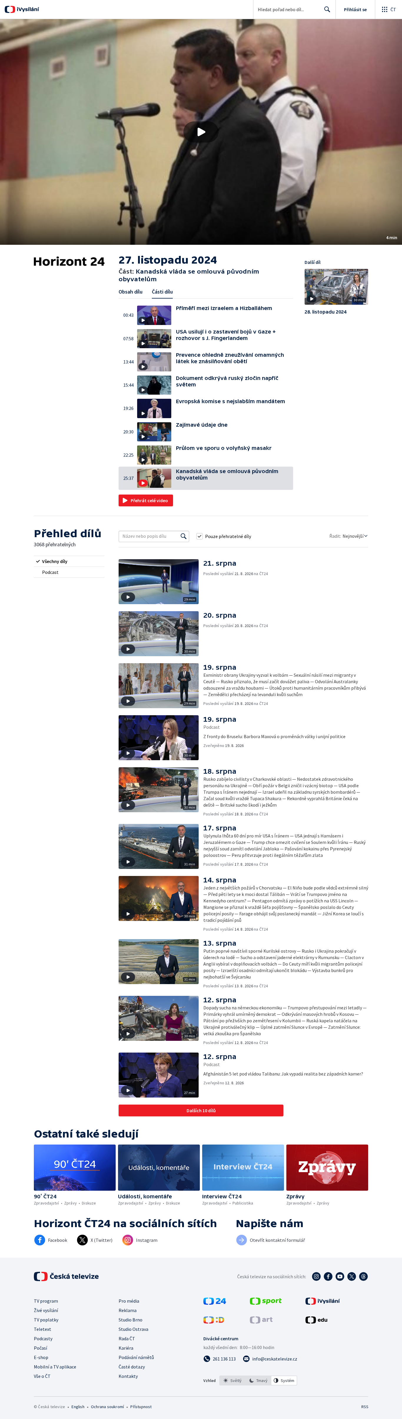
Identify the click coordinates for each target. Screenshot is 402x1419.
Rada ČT (127, 1338)
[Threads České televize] (363, 1276)
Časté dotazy (132, 1367)
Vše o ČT (42, 1376)
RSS (364, 1406)
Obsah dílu (130, 291)
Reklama (128, 1310)
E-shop (41, 1357)
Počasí (40, 1348)
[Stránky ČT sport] (266, 1303)
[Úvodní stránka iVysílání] (27, 9)
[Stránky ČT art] (261, 1322)
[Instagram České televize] (316, 1276)
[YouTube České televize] (340, 1276)
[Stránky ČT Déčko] (213, 1322)
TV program (46, 1301)
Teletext (42, 1329)
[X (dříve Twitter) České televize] (351, 1276)
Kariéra (126, 1348)
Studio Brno (130, 1320)
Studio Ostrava (133, 1329)
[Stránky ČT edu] (316, 1322)
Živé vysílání (46, 1310)
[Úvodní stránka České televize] (67, 1276)
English (78, 1406)
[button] (201, 132)
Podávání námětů (136, 1357)
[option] (232, 1380)
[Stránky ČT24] (214, 1303)
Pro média (129, 1301)
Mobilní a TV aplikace (55, 1367)
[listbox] (258, 1381)
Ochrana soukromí (107, 1406)
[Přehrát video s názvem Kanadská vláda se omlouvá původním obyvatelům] (201, 132)
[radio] (69, 561)
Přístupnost (141, 1406)
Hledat (327, 9)
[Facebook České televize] (328, 1276)
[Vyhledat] (183, 536)
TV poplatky (46, 1320)
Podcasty (43, 1338)
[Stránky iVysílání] (322, 1303)
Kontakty (128, 1376)
